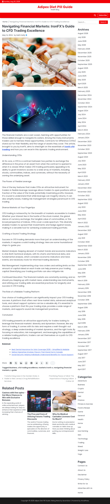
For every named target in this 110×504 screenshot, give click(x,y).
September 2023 (85, 153)
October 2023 (83, 149)
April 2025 (82, 83)
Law (79, 427)
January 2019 (83, 288)
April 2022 (82, 219)
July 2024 (82, 114)
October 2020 (84, 242)
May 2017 (81, 365)
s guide (13, 370)
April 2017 (82, 369)
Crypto (81, 388)
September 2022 (85, 199)
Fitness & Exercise (85, 404)
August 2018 (83, 307)
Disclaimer (82, 474)
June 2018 (82, 315)
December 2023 (84, 141)
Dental (80, 392)
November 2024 (84, 99)
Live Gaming (83, 431)
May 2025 (82, 80)
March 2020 (83, 249)
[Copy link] (52, 363)
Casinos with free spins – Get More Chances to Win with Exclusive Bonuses (13, 396)
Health (80, 419)
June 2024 (82, 118)
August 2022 (83, 203)
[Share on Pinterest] (31, 363)
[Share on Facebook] (11, 363)
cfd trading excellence (28, 367)
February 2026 (84, 49)
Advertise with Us (85, 488)
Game (80, 411)
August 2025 (83, 68)
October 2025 (84, 60)
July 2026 (82, 37)
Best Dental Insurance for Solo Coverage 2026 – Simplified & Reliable (40, 349)
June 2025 (82, 76)
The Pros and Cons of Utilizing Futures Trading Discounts (38, 416)
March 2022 (83, 222)
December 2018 (84, 292)
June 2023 (82, 164)
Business (13, 367)
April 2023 (82, 172)
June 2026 (82, 41)
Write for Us (83, 483)
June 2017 (82, 361)
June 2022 (82, 211)
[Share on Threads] (47, 363)
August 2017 (83, 354)
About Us (81, 470)
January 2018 (83, 334)
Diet (79, 396)
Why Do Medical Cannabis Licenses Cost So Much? (63, 416)
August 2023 (83, 157)
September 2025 (85, 64)
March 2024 (83, 130)
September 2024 (85, 107)
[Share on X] (16, 363)
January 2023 (83, 184)
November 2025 (84, 56)
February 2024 (84, 134)
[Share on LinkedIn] (21, 363)
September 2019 (85, 265)
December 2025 (85, 52)
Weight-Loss (83, 450)
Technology (83, 439)
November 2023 (84, 145)
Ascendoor (67, 501)
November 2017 (84, 342)
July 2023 (82, 161)
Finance (81, 400)
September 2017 (85, 350)
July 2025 (82, 72)
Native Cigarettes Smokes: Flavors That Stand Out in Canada (37, 352)
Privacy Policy (83, 479)
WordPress (85, 501)
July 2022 (82, 207)
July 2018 (81, 311)
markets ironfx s (46, 367)
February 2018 (84, 330)
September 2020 (85, 246)
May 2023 (82, 168)
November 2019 (84, 257)
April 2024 (82, 126)
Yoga (80, 454)
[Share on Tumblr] (42, 363)
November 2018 (84, 296)
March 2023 (83, 176)
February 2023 (84, 180)
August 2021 (83, 234)
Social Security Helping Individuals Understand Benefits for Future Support (42, 354)
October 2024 (84, 103)
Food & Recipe (84, 408)
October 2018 (83, 300)
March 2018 (82, 327)
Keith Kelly (20, 35)
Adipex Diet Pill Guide (55, 7)
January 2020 (83, 253)
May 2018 (81, 319)
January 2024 (83, 137)
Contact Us (82, 465)
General (81, 415)
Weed (80, 446)
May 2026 (82, 45)
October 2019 (83, 261)
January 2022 (83, 226)
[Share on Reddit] (36, 363)
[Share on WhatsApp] (26, 363)
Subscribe (103, 15)
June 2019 (82, 269)
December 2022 (84, 188)
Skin (79, 435)
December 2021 (84, 230)
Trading (81, 442)
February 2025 (84, 91)
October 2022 (83, 195)
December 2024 (85, 95)
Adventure (82, 381)
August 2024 (83, 110)
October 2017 (83, 346)
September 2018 (85, 303)
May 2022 (82, 215)
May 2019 (81, 273)
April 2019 (82, 276)
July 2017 (81, 358)
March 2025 (83, 87)
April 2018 (82, 323)
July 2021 (81, 238)
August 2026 (83, 33)
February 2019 (83, 284)
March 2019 (82, 280)
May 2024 (82, 122)
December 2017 (84, 338)
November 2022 (84, 191)
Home (80, 423)
